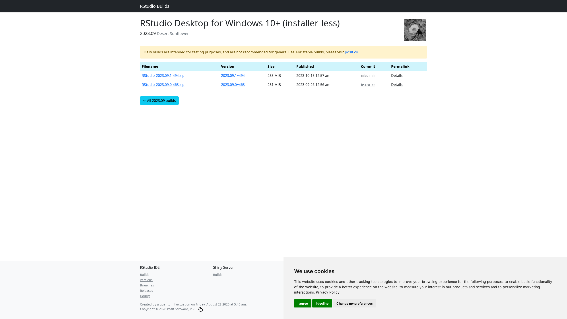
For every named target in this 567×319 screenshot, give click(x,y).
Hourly (145, 296)
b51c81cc (368, 85)
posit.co (351, 52)
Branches (147, 285)
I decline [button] (322, 303)
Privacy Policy (328, 292)
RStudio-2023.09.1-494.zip (163, 75)
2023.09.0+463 (233, 84)
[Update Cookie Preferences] (200, 309)
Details (397, 75)
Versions (146, 280)
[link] (328, 292)
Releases (146, 290)
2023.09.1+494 (233, 75)
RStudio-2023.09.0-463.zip (163, 84)
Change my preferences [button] (354, 303)
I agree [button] (303, 303)
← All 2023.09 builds (159, 100)
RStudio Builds (154, 6)
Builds (144, 274)
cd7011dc (368, 76)
